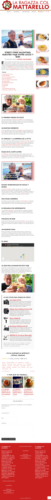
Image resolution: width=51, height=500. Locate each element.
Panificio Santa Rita (16, 365)
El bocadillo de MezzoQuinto (7, 82)
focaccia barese (9, 364)
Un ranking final (5, 85)
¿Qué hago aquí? (26, 11)
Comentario (4, 423)
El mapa (3, 87)
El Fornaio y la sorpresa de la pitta (8, 77)
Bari (16, 362)
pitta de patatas (20, 143)
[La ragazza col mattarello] (25, 5)
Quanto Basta (24, 201)
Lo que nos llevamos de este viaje (8, 88)
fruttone (14, 364)
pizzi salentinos (14, 367)
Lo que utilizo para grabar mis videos (9, 89)
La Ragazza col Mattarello (28, 66)
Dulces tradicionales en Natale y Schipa (9, 79)
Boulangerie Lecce (21, 362)
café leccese (27, 362)
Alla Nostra (16, 11)
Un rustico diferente (6, 75)
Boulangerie (20, 130)
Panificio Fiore (10, 365)
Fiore (26, 221)
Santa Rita (23, 221)
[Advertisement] (25, 20)
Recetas (9, 11)
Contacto (34, 11)
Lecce (24, 364)
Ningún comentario (24, 59)
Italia (21, 50)
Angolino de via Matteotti (17, 119)
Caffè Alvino (6, 154)
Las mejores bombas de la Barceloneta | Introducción (28, 391)
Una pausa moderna (6, 81)
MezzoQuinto (10, 210)
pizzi (22, 142)
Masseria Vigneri (29, 364)
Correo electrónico (5, 413)
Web (2, 418)
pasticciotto (17, 156)
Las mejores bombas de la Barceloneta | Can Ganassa (6, 391)
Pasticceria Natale (7, 189)
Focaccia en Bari (5, 84)
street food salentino (5, 368)
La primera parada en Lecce (7, 74)
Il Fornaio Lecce (19, 364)
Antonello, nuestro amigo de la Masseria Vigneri (10, 144)
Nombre (3, 408)
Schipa (23, 192)
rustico (2, 131)
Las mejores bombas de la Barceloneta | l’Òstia (17, 391)
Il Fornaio (27, 141)
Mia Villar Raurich (6, 371)
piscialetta (3, 367)
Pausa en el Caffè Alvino (6, 78)
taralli (26, 142)
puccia (19, 367)
